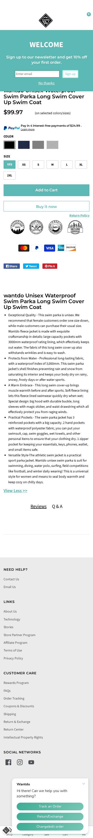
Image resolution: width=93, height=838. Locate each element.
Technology (12, 619)
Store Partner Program (20, 635)
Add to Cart (46, 190)
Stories (8, 627)
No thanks (46, 83)
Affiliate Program (15, 642)
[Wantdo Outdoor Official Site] (45, 20)
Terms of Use (13, 650)
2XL (9, 175)
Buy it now (46, 206)
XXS (9, 164)
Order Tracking (14, 698)
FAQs (7, 690)
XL (81, 165)
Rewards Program (16, 683)
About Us (10, 611)
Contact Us (11, 579)
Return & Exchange (17, 721)
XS (24, 165)
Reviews (38, 506)
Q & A (57, 506)
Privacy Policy (13, 658)
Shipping (10, 714)
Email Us (10, 587)
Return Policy (79, 215)
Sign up (70, 74)
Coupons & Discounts (19, 706)
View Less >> (15, 491)
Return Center (14, 729)
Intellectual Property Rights (23, 737)
